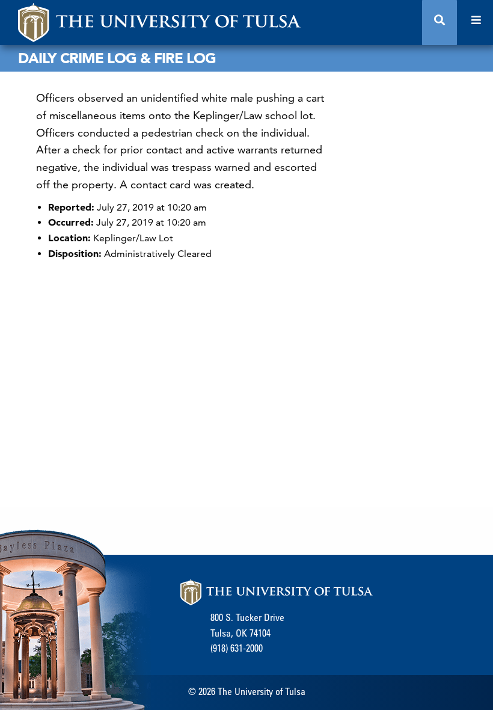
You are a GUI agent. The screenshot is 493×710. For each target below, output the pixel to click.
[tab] (439, 22)
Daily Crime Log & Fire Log (117, 58)
